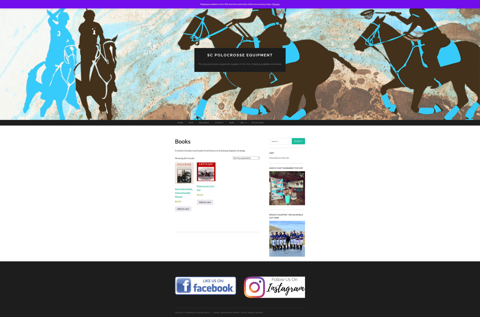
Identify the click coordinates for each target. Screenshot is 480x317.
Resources (204, 123)
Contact (219, 123)
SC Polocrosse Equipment (240, 55)
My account (258, 123)
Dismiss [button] (276, 4)
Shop (191, 123)
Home (180, 123)
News (231, 123)
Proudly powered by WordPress (192, 312)
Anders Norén (255, 312)
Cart (242, 123)
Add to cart (183, 208)
